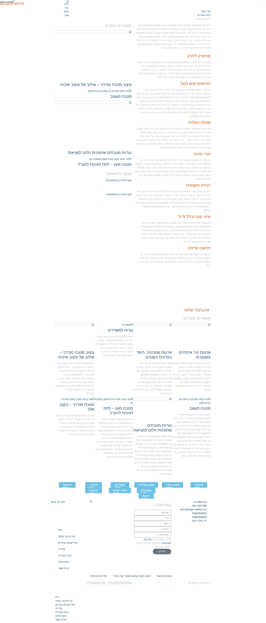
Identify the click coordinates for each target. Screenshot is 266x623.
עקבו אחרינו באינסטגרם (119, 180)
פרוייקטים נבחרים (67, 542)
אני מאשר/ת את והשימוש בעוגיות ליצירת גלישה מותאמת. (153, 543)
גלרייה (61, 549)
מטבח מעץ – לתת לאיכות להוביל (104, 164)
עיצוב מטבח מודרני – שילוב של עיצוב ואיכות (96, 84)
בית (60, 530)
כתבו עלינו (63, 562)
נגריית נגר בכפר (66, 536)
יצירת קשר (63, 568)
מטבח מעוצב (121, 96)
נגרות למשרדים (120, 330)
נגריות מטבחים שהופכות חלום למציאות (100, 152)
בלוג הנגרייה (204, 15)
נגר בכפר (206, 11)
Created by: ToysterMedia (109, 583)
